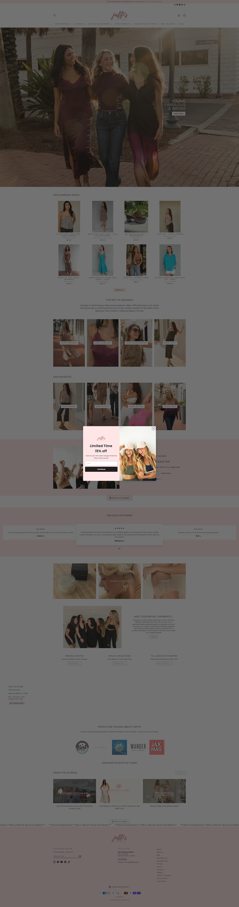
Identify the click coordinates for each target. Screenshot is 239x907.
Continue (101, 469)
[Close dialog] (153, 428)
